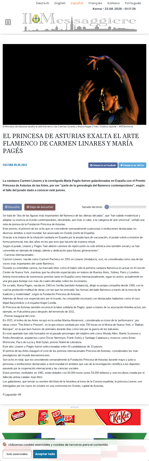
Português (133, 3)
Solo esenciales (17, 454)
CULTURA (8, 165)
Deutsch (42, 3)
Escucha (13, 207)
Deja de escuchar (41, 207)
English (60, 3)
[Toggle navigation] (8, 22)
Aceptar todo (45, 454)
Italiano (114, 3)
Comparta (104, 165)
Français (95, 3)
